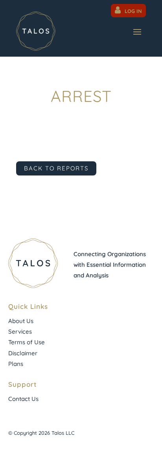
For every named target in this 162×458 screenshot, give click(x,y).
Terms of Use (26, 342)
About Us (20, 321)
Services (20, 331)
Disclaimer (22, 353)
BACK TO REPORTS (56, 168)
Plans (15, 364)
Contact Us (23, 399)
